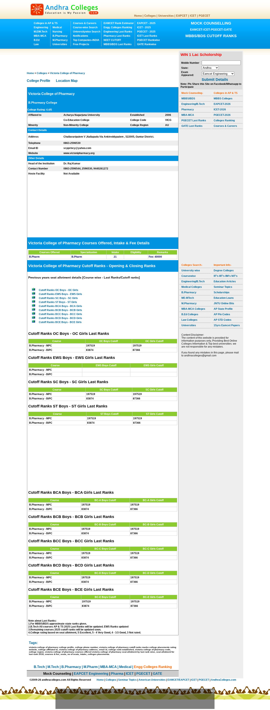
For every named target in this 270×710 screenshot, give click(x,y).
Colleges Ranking (224, 120)
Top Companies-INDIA (86, 40)
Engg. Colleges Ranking (118, 27)
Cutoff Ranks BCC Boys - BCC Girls (60, 314)
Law (36, 44)
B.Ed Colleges (189, 314)
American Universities (152, 679)
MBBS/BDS (188, 98)
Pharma (117, 673)
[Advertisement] (103, 60)
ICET (193, 15)
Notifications (80, 35)
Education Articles (225, 281)
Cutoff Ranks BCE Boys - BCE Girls (60, 322)
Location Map (67, 80)
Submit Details (215, 79)
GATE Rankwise (146, 44)
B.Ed (36, 40)
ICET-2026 (220, 109)
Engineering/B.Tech (193, 104)
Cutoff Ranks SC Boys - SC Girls (58, 298)
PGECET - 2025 (146, 31)
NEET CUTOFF (112, 40)
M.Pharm (91, 667)
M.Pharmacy (60, 40)
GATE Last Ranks (191, 125)
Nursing (57, 31)
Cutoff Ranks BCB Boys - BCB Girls (60, 310)
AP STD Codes (222, 319)
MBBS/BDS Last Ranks (118, 44)
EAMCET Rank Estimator (119, 23)
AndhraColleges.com (223, 679)
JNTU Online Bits (224, 303)
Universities (166, 15)
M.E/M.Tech (40, 31)
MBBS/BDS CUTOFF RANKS (211, 36)
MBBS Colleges (223, 98)
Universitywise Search (86, 31)
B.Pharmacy (60, 35)
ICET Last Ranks (147, 35)
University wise (190, 270)
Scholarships (222, 292)
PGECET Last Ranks (193, 120)
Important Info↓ (223, 265)
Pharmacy (187, 109)
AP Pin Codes (222, 314)
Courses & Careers (84, 23)
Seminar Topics (223, 286)
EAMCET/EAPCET (178, 679)
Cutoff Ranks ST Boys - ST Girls (58, 302)
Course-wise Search (85, 27)
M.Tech (53, 667)
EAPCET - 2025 (146, 23)
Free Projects (81, 44)
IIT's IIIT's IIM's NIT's (226, 276)
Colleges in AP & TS (46, 23)
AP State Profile (223, 308)
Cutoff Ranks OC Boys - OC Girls (58, 290)
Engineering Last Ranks (118, 31)
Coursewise (188, 276)
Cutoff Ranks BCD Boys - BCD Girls (60, 318)
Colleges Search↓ (191, 265)
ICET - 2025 (144, 27)
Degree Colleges (224, 270)
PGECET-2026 (222, 115)
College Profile (38, 80)
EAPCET (181, 15)
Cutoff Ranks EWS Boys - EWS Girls (60, 294)
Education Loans (224, 297)
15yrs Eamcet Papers (227, 325)
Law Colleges (189, 319)
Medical (57, 27)
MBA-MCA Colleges (193, 308)
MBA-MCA (40, 35)
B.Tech (39, 667)
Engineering (41, 27)
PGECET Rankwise (148, 40)
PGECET (204, 15)
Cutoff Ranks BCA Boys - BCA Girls (60, 306)
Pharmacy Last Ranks (117, 35)
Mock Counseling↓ (192, 93)
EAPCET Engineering (91, 673)
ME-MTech (187, 297)
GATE (157, 673)
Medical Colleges (191, 286)
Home (138, 15)
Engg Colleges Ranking (153, 667)
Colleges (150, 15)
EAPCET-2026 (222, 104)
